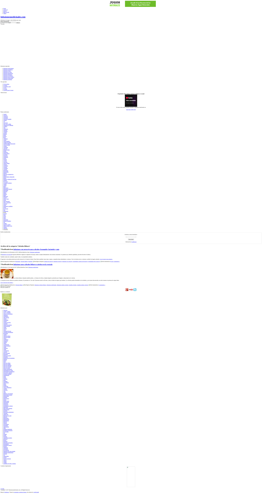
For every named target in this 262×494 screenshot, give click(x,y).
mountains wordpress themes (20, 492)
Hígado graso (6, 401)
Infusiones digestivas (7, 74)
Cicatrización (6, 344)
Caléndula (5, 138)
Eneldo (4, 151)
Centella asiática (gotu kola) (9, 143)
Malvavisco (5, 187)
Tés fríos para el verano (8, 90)
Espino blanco (6, 153)
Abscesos (5, 310)
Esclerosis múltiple (7, 374)
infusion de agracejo (48, 261)
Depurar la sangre (7, 355)
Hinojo (4, 178)
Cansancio (5, 341)
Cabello (5, 334)
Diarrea (4, 360)
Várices (5, 460)
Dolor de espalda (7, 364)
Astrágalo (5, 131)
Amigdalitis (5, 320)
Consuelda (5, 147)
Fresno (4, 158)
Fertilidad (5, 381)
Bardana (5, 133)
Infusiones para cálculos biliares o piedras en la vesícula (32, 264)
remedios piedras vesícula (82, 285)
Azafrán (5, 132)
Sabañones (5, 447)
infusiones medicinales (51, 285)
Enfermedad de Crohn (8, 370)
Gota (4, 391)
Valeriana (5, 228)
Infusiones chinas (7, 71)
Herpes (4, 399)
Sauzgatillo (5, 219)
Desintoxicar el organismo (9, 358)
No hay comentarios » (115, 261)
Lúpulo (4, 185)
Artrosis (5, 328)
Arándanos (5, 129)
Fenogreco (5, 156)
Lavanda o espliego (7, 183)
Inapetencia (5, 404)
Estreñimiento (6, 375)
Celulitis (5, 342)
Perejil (4, 207)
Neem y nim (6, 199)
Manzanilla (5, 190)
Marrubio (5, 191)
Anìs (4, 127)
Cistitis (4, 347)
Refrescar (5, 439)
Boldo (4, 135)
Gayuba (5, 160)
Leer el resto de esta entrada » (106, 259)
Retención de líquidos (8, 442)
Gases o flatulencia (7, 387)
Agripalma (5, 118)
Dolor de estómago (7, 365)
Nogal (4, 200)
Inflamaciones (6, 409)
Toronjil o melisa (7, 224)
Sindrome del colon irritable (9, 451)
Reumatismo (6, 444)
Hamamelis (5, 170)
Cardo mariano (6, 141)
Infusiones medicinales (35, 252)
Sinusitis (5, 453)
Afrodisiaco (5, 316)
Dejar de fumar (6, 353)
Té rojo (4, 87)
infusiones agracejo (57, 261)
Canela (4, 140)
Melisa (4, 192)
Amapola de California (8, 125)
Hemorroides (6, 396)
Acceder (2, 488)
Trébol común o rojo (7, 226)
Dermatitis (5, 356)
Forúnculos (5, 386)
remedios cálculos (72, 285)
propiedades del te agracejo (94, 261)
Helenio (5, 173)
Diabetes (5, 359)
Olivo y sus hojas (7, 202)
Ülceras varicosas (7, 458)
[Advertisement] (131, 45)
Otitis (4, 428)
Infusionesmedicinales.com (13, 17)
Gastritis (5, 388)
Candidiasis (5, 339)
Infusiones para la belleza (8, 77)
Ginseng (5, 164)
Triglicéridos (6, 456)
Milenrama (5, 196)
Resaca (4, 440)
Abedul (4, 114)
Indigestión (5, 407)
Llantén (5, 184)
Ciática (4, 343)
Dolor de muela (6, 368)
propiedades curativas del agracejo (80, 261)
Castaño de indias (7, 142)
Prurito (4, 435)
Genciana (5, 162)
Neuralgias (5, 425)
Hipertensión (6, 402)
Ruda (4, 214)
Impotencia (5, 403)
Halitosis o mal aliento (8, 393)
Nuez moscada (6, 201)
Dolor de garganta (7, 366)
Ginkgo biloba (6, 163)
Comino (5, 146)
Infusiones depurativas (8, 73)
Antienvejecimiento (7, 325)
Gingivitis (5, 390)
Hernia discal (6, 398)
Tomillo (5, 223)
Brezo (4, 137)
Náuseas (5, 423)
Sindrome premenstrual (8, 452)
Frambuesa (5, 157)
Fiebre (4, 383)
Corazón (5, 352)
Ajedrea (5, 120)
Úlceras (5, 457)
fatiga (4, 380)
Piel (4, 433)
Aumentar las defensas (8, 332)
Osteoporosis (6, 426)
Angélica (5, 126)
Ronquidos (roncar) (7, 445)
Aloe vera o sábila (7, 124)
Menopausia (6, 418)
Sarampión (5, 448)
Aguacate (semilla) (7, 119)
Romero (5, 213)
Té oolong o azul (7, 86)
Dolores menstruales (7, 369)
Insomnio (5, 410)
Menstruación (6, 419)
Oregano (5, 203)
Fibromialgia (6, 382)
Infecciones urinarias (7, 408)
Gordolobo (5, 165)
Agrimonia (5, 116)
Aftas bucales (6, 317)
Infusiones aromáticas (8, 69)
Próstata (5, 434)
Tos (4, 455)
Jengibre (5, 180)
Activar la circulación (7, 314)
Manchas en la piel (7, 415)
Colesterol (5, 348)
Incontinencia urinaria (8, 406)
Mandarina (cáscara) (7, 189)
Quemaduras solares (7, 437)
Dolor (4, 361)
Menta (4, 195)
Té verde (5, 89)
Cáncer (4, 338)
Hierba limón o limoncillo (8, 176)
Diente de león (6, 149)
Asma (4, 329)
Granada (5, 167)
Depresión (5, 354)
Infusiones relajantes (7, 79)
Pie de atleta (5, 431)
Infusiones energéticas (8, 75)
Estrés (4, 376)
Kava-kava (5, 181)
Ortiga (4, 205)
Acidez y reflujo (6, 311)
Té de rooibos (6, 84)
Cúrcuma (5, 148)
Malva (4, 186)
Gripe (4, 392)
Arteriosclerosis (6, 326)
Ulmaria (5, 227)
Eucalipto (5, 154)
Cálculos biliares (24, 261)
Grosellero (5, 168)
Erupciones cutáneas (7, 372)
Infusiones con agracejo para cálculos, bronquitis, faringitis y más (36, 249)
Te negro (5, 85)
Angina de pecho (7, 322)
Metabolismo (6, 420)
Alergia (4, 318)
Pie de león (5, 208)
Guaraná (5, 169)
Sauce (4, 217)
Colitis (4, 349)
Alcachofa (5, 122)
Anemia (5, 321)
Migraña (5, 421)
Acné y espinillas (7, 312)
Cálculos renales (6, 337)
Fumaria (5, 159)
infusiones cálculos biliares (40, 285)
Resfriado (5, 441)
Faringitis (30, 261)
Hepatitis (5, 397)
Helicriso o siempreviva (8, 174)
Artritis (4, 327)
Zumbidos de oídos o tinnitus (9, 463)
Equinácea (5, 152)
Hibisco (5, 175)
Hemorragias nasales (7, 394)
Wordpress (6, 492)
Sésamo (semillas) (7, 221)
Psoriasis (5, 436)
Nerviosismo (6, 424)
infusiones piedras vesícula (62, 285)
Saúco (4, 218)
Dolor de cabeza (6, 363)
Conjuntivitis (6, 350)
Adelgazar (5, 315)
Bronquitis (17, 261)
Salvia (4, 216)
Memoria (5, 417)
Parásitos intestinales (7, 429)
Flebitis (4, 385)
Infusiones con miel (7, 72)
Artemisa (5, 130)
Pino (4, 210)
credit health (36, 492)
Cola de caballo (6, 145)
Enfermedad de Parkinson (8, 371)
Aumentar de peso (7, 331)
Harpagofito (5, 172)
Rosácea (5, 446)
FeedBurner (134, 241)
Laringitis (5, 413)
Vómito (5, 462)
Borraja (4, 136)
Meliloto (5, 194)
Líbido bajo (5, 414)
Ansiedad (5, 323)
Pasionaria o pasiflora (7, 206)
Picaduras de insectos (7, 430)
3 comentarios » (102, 285)
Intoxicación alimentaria (8, 412)
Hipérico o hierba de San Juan (9, 179)
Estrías (4, 377)
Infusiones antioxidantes (8, 68)
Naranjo (5, 197)
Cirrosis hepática (6, 345)
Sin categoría (6, 450)
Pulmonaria (5, 211)
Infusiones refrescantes (8, 78)
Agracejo (5, 115)
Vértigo (5, 461)
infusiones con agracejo (67, 261)
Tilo (4, 222)
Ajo (4, 121)
